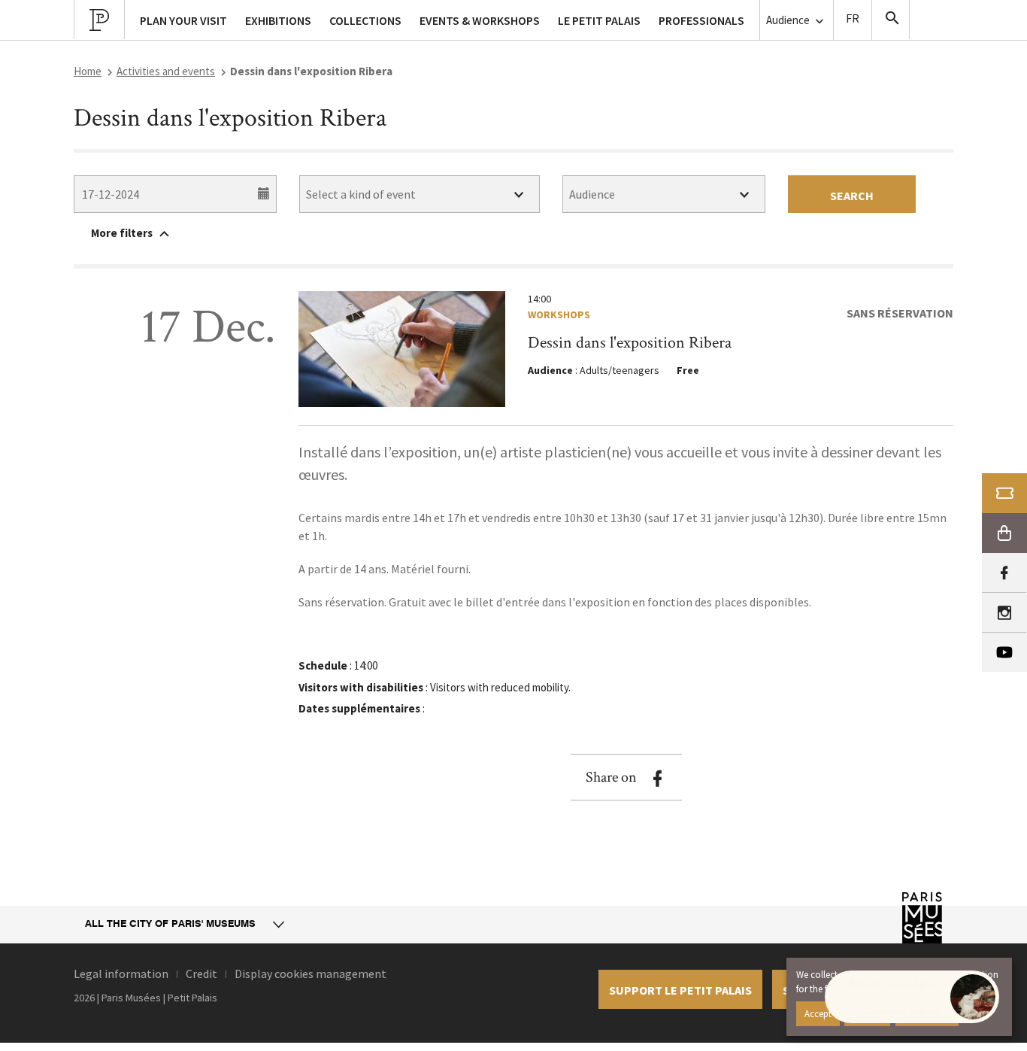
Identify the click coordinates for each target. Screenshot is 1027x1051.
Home (87, 71)
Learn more (927, 1013)
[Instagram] (1004, 613)
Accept (818, 1013)
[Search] (891, 19)
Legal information (121, 973)
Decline (867, 1013)
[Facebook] (1004, 573)
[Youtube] (1004, 652)
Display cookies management (310, 973)
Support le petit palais (680, 990)
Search (852, 195)
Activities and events (166, 71)
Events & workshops (480, 20)
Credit (201, 973)
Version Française (852, 20)
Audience (789, 20)
